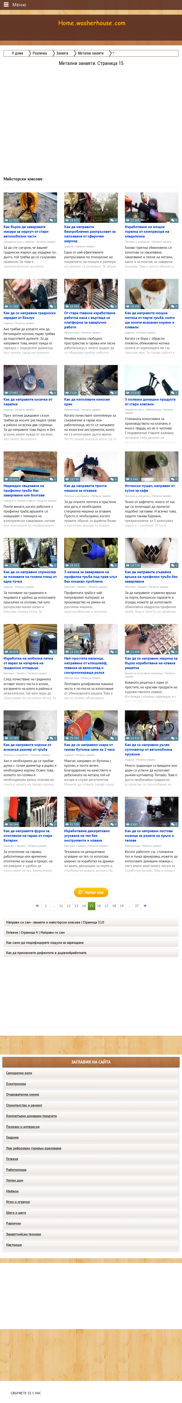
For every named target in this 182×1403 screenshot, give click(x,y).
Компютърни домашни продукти (31, 1116)
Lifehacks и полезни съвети (19, 500)
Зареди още (94, 892)
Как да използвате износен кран (87, 401)
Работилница (71, 332)
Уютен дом (14, 1180)
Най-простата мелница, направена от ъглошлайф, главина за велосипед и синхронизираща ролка (85, 665)
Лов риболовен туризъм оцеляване (33, 1148)
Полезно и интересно (137, 241)
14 (84, 906)
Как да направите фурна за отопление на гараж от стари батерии (28, 836)
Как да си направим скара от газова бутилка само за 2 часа (89, 747)
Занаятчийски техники (23, 1234)
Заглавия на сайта (91, 1062)
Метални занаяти (45, 241)
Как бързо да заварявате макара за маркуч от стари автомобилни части (26, 231)
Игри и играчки (18, 1202)
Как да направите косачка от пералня (28, 401)
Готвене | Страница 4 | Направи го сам (35, 932)
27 (137, 906)
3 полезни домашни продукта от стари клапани (150, 401)
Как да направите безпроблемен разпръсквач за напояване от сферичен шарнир (90, 234)
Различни (13, 1223)
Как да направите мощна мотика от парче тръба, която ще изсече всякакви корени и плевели (150, 320)
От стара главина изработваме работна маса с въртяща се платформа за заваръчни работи (89, 320)
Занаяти (81, 587)
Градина (12, 1137)
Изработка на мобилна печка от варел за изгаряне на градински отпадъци (28, 663)
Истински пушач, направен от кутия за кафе (150, 488)
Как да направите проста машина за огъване (85, 488)
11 (61, 906)
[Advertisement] (91, 100)
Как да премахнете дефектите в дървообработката (46, 953)
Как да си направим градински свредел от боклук (30, 315)
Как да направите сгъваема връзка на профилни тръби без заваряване (151, 577)
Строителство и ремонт (24, 1105)
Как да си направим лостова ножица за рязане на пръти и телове (149, 836)
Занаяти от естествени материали (144, 673)
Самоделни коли (13, 241)
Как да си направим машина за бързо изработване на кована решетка (151, 663)
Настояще (14, 1245)
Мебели (12, 1191)
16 (99, 906)
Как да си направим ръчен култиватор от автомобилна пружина (148, 749)
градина (29, 241)
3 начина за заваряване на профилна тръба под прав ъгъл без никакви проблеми (90, 577)
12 (69, 906)
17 (107, 906)
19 (122, 906)
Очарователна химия (22, 1094)
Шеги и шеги (16, 1213)
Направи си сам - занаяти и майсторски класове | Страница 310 (55, 922)
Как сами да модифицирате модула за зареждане (45, 943)
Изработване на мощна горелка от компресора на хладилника (147, 231)
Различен (69, 587)
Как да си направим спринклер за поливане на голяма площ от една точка (30, 577)
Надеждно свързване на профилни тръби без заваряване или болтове (24, 490)
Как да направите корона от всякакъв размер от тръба (27, 747)
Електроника (16, 1084)
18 (114, 906)
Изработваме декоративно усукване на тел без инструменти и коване (87, 836)
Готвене (12, 1159)
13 (76, 906)
